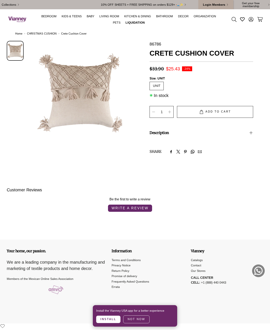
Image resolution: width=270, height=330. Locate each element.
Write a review (130, 208)
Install (108, 319)
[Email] (200, 152)
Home (18, 33)
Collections (9, 4)
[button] (234, 19)
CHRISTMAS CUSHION (42, 33)
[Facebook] (171, 152)
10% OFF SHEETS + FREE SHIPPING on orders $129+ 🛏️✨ (142, 4)
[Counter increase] (169, 112)
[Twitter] (178, 152)
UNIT (156, 86)
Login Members (214, 4)
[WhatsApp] (192, 152)
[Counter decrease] (153, 112)
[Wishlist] (2, 326)
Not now (136, 319)
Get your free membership (251, 5)
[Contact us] (258, 270)
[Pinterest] (185, 152)
